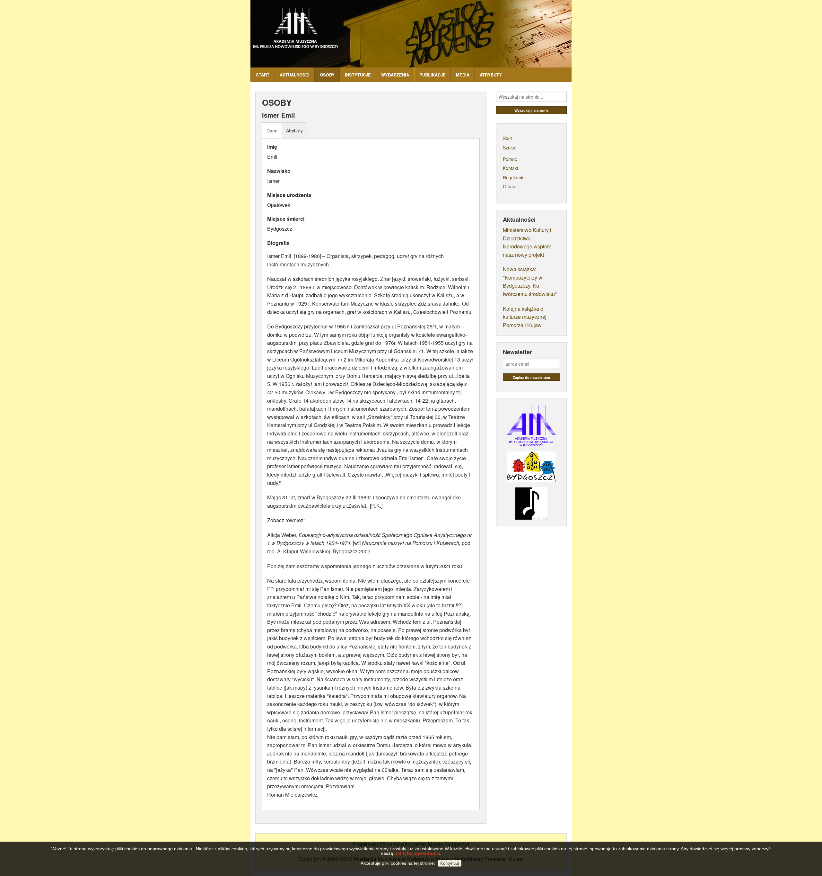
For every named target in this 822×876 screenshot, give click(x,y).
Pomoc (510, 159)
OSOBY (327, 75)
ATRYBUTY (491, 75)
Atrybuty (294, 130)
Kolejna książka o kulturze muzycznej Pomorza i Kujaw (525, 317)
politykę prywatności (417, 853)
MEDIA (462, 75)
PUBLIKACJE (432, 75)
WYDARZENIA (395, 75)
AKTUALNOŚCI (295, 75)
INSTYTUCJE (358, 75)
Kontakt (510, 168)
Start (507, 138)
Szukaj (509, 147)
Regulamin (514, 177)
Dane (272, 130)
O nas (509, 186)
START (262, 75)
